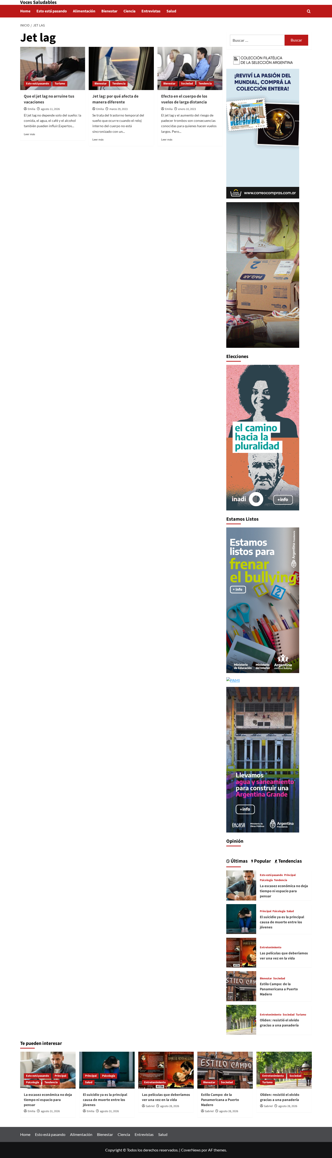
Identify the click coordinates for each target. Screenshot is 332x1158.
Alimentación (84, 11)
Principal (290, 875)
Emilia (31, 109)
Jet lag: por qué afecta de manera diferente (115, 99)
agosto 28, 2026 (169, 1106)
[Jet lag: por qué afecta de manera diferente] (121, 68)
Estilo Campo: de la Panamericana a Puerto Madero (279, 989)
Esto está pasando (51, 11)
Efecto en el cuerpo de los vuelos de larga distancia (184, 99)
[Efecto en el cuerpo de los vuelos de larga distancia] (189, 68)
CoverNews (191, 1150)
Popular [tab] (262, 861)
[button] (309, 11)
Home (25, 11)
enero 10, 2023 (187, 109)
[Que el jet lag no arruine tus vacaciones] (52, 68)
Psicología (266, 880)
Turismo (60, 84)
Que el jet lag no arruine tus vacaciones (49, 99)
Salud (171, 11)
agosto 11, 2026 (50, 109)
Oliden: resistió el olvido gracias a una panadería (279, 1023)
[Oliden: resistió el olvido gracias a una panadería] (241, 1019)
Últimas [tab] (239, 861)
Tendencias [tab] (289, 861)
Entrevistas (150, 11)
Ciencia (129, 11)
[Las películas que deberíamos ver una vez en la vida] (241, 952)
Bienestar (109, 11)
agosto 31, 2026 (50, 1111)
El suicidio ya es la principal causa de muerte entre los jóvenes (282, 922)
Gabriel (150, 1106)
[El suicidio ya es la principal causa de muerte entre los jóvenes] (241, 918)
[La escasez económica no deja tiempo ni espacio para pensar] (241, 885)
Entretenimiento (270, 948)
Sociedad (187, 84)
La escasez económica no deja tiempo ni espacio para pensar (284, 891)
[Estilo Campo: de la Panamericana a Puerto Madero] (241, 985)
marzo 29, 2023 (118, 109)
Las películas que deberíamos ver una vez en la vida (284, 956)
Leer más (29, 134)
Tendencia (118, 84)
